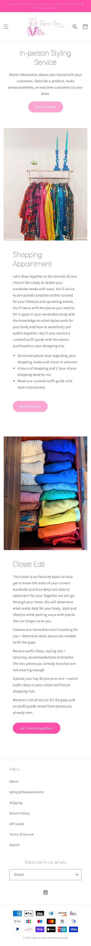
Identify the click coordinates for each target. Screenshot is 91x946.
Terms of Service (21, 834)
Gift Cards (16, 824)
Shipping (16, 803)
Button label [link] (45, 106)
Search (14, 845)
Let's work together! (36, 728)
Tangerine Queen (39, 937)
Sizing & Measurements (26, 792)
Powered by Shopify (58, 937)
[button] (6, 27)
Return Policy (19, 813)
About (14, 781)
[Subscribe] (76, 874)
